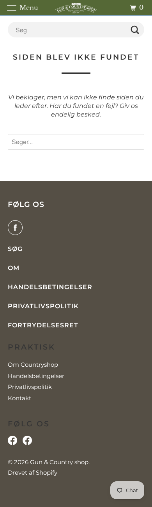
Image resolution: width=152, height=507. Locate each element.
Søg (15, 249)
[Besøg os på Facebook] (12, 442)
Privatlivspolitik (43, 306)
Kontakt (19, 398)
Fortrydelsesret (43, 325)
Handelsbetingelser (50, 287)
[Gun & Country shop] (76, 7)
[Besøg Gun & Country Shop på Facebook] (27, 442)
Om (13, 268)
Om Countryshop (33, 364)
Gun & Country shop (59, 462)
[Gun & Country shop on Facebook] (17, 227)
